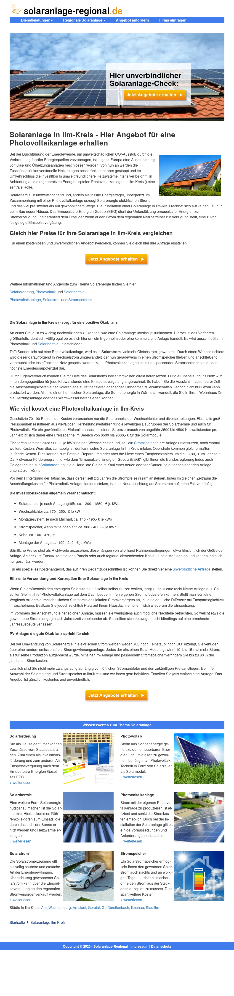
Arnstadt (79, 907)
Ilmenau (137, 907)
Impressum (139, 946)
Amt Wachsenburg (56, 907)
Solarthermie (74, 291)
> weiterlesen (20, 782)
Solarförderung (22, 291)
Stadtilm (152, 907)
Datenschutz (161, 946)
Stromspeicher (80, 299)
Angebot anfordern (132, 20)
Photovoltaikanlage (25, 299)
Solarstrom (51, 299)
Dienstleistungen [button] (36, 20)
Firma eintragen (172, 20)
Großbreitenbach (115, 907)
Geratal (94, 907)
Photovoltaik (46, 291)
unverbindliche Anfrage (191, 569)
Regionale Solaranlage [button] (83, 20)
